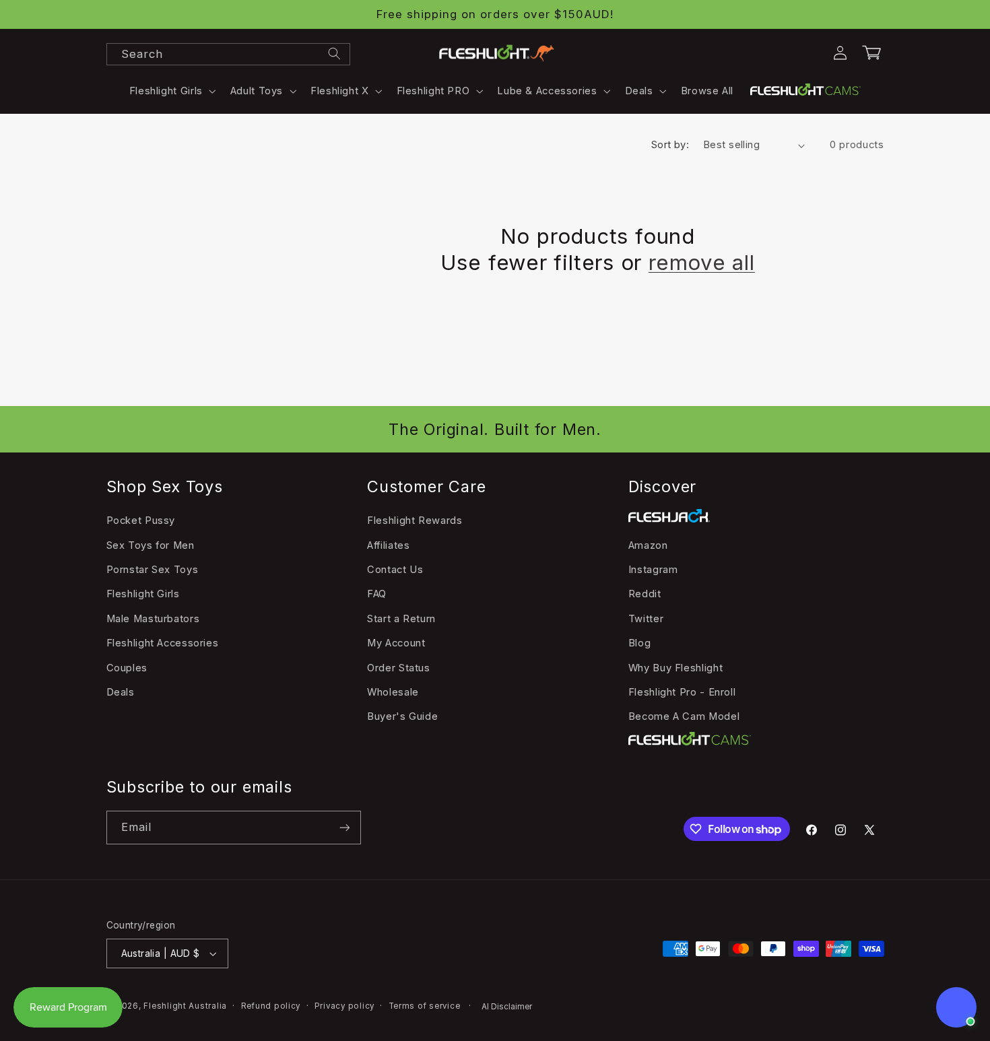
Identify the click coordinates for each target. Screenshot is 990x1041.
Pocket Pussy (141, 520)
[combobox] (228, 54)
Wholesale (393, 692)
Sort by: (670, 145)
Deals (120, 692)
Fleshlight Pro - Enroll (682, 692)
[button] (171, 91)
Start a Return (401, 619)
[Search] (334, 54)
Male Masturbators (153, 619)
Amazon (648, 545)
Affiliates (388, 545)
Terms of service (425, 1006)
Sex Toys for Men (150, 545)
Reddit (644, 594)
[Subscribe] (344, 827)
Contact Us (395, 570)
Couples (126, 668)
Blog (639, 643)
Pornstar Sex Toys (152, 570)
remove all (702, 262)
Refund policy (271, 1006)
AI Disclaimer (507, 1006)
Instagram (653, 570)
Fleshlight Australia (185, 1006)
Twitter (645, 619)
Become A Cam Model (683, 716)
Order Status (398, 668)
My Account (396, 643)
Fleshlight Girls (143, 594)
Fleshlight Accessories (162, 643)
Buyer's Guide (402, 716)
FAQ (377, 594)
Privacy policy (344, 1006)
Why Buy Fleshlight (675, 668)
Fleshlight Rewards (414, 520)
